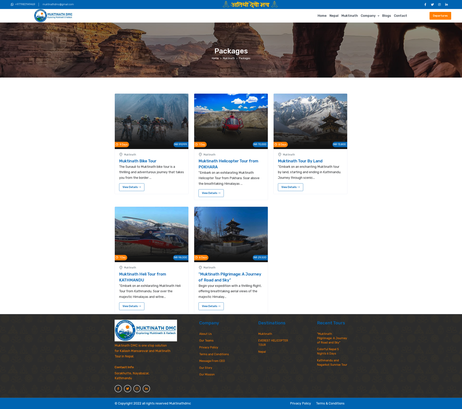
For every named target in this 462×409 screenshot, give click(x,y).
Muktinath (349, 16)
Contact (400, 16)
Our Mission (207, 374)
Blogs (386, 16)
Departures (440, 15)
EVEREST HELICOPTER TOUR (273, 343)
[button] (422, 16)
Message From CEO (212, 361)
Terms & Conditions (330, 403)
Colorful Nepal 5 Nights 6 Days (328, 351)
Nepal (334, 16)
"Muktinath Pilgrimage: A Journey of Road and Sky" (332, 338)
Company (368, 16)
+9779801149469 (25, 4)
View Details (130, 187)
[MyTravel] (146, 330)
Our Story (205, 367)
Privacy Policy (208, 347)
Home (322, 16)
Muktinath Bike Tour (137, 161)
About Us (205, 334)
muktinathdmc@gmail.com (58, 4)
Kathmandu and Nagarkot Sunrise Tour (332, 362)
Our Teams (206, 340)
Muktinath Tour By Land (300, 161)
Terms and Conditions (214, 354)
